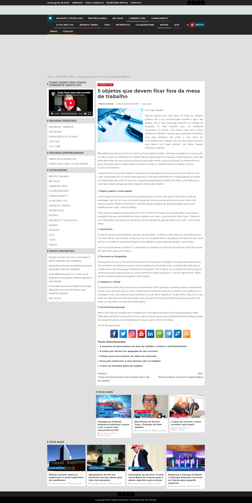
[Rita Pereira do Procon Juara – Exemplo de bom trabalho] (150, 406)
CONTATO (136, 3)
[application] (71, 103)
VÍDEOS (53, 31)
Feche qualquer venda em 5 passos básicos (180, 375)
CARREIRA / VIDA (137, 18)
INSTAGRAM (55, 132)
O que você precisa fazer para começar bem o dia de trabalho (123, 377)
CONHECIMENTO (159, 18)
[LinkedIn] (150, 334)
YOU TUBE (54, 146)
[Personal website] (177, 334)
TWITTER (54, 141)
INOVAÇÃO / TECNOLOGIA (69, 18)
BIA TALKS (118, 18)
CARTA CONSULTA (94, 3)
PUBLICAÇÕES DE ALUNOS (63, 136)
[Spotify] (159, 334)
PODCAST (68, 31)
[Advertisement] (126, 55)
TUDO (107, 25)
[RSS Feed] (186, 334)
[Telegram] (168, 334)
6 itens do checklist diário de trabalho (121, 366)
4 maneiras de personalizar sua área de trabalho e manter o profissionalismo (143, 346)
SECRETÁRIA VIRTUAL (117, 3)
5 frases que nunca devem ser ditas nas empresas (128, 356)
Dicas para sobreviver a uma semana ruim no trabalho (130, 361)
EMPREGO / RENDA (89, 25)
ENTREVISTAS (123, 25)
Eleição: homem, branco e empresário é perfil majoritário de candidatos (66, 477)
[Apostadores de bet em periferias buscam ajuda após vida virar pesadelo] (106, 458)
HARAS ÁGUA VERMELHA (62, 159)
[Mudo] (85, 113)
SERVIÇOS (77, 3)
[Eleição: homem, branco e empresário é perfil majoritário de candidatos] (66, 458)
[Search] (187, 24)
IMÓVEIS (164, 25)
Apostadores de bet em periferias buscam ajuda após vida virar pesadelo (105, 477)
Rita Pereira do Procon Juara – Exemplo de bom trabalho (148, 425)
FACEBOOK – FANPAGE (61, 127)
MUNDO (53, 225)
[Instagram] (132, 334)
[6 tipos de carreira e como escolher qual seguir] (187, 406)
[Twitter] (123, 334)
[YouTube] (141, 334)
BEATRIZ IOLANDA (97, 18)
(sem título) (55, 298)
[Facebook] (114, 334)
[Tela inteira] (89, 113)
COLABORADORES (145, 25)
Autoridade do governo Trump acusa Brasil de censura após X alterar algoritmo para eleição (70, 278)
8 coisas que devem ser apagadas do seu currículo (129, 351)
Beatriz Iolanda (107, 104)
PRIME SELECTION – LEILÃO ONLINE (68, 164)
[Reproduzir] (52, 113)
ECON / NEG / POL (65, 25)
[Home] (50, 18)
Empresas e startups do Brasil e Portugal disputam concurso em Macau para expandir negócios (70, 290)
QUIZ (176, 25)
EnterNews (135, 500)
